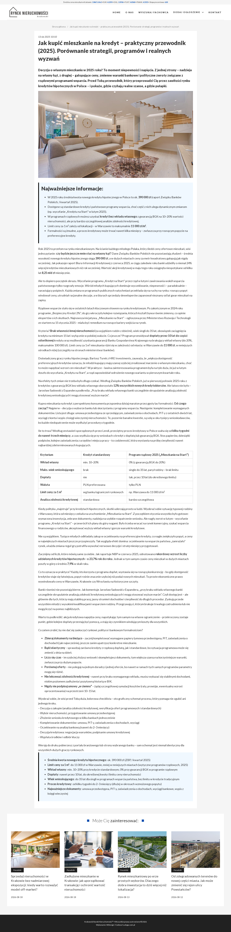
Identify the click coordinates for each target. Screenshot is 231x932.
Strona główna (59, 26)
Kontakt (215, 12)
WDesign (110, 925)
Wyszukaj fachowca (153, 12)
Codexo (118, 925)
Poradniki (17, 870)
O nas (129, 12)
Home (117, 12)
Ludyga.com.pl (129, 925)
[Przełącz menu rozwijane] (203, 12)
